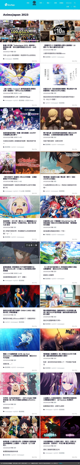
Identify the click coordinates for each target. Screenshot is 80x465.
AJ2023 (54, 57)
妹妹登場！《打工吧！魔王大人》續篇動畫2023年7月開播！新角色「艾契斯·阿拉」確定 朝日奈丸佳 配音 (20, 223)
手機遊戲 (47, 234)
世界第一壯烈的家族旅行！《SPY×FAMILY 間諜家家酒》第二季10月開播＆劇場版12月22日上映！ (19, 400)
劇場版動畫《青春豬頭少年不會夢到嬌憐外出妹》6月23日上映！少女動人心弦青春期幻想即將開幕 (19, 269)
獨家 (48, 3)
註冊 (67, 6)
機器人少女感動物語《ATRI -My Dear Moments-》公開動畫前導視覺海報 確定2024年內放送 (20, 356)
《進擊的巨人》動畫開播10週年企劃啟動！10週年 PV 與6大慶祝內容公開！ (59, 46)
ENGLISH (68, 3)
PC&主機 (21, 191)
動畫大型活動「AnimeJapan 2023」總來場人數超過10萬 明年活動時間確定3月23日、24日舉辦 (19, 47)
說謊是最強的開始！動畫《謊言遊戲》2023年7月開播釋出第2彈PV (19, 134)
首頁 (28, 3)
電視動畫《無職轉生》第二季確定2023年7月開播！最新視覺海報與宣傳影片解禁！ (59, 355)
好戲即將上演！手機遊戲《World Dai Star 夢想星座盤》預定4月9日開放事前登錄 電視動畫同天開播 (60, 223)
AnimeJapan (8, 59)
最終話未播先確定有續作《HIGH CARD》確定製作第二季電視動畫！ (19, 311)
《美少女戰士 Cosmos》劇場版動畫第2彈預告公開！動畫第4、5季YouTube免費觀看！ (19, 90)
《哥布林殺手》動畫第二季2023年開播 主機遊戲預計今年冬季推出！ (20, 178)
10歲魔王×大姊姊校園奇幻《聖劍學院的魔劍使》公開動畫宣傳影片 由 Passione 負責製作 (60, 399)
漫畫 (55, 3)
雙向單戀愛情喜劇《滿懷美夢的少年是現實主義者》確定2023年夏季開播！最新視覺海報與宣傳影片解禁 (60, 312)
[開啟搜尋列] (75, 3)
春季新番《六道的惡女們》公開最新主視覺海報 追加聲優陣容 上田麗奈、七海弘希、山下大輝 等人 (20, 443)
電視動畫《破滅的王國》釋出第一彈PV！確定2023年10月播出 (59, 178)
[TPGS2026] (34, 3)
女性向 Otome (29, 100)
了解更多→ (61, 463)
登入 (75, 6)
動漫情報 (15, 59)
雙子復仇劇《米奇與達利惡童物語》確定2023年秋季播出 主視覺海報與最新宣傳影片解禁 (60, 134)
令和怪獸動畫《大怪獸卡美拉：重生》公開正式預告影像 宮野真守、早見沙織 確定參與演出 (59, 442)
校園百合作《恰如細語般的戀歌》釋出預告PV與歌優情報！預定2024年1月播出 (60, 90)
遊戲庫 (61, 3)
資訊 (41, 3)
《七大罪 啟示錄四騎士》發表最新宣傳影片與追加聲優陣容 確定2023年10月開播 (60, 268)
